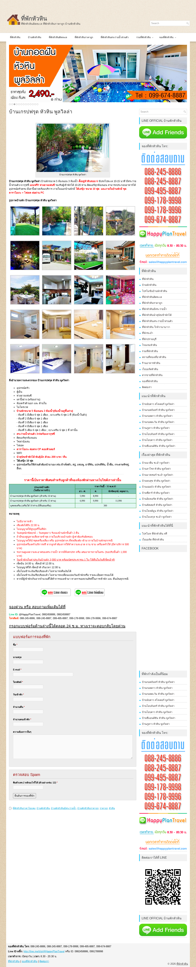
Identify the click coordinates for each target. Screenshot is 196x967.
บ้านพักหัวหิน (43, 808)
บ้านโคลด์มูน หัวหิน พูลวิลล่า (157, 510)
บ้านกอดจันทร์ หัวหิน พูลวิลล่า (158, 410)
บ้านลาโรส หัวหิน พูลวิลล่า (156, 468)
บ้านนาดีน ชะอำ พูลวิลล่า (155, 462)
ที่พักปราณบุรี (149, 339)
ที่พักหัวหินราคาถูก (152, 303)
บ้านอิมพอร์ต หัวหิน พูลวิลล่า (157, 498)
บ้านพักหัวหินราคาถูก (88, 808)
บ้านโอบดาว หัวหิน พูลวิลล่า (157, 440)
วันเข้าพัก (18, 694)
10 (30, 104)
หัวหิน (112, 808)
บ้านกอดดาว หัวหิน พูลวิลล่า (157, 415)
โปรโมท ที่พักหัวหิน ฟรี (154, 533)
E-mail (17, 669)
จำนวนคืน (19, 707)
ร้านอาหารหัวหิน (151, 363)
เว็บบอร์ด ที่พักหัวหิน (153, 539)
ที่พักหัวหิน (34, 18)
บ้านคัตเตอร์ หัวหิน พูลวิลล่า (157, 505)
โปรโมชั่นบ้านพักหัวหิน (154, 291)
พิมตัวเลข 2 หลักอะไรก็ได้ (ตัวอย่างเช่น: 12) (35, 782)
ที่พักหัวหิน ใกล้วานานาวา (156, 327)
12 (35, 104)
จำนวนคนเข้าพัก (22, 719)
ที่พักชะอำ (147, 333)
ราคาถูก (104, 808)
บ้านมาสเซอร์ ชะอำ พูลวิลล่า (157, 474)
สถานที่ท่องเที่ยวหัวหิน (154, 357)
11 (33, 104)
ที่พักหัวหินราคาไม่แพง (24, 808)
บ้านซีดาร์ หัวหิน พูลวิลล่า (156, 492)
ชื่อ (15, 644)
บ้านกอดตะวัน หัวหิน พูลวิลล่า (158, 422)
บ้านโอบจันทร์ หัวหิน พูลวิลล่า (158, 434)
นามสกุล (17, 657)
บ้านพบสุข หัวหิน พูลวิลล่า (156, 480)
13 (37, 104)
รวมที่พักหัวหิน (150, 351)
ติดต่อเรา (147, 387)
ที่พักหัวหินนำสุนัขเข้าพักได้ (157, 315)
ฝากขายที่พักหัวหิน (152, 375)
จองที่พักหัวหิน (150, 381)
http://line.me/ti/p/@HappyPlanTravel (44, 951)
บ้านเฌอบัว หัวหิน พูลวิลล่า (156, 486)
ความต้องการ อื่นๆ (22, 732)
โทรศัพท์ (18, 682)
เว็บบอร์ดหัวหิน (150, 369)
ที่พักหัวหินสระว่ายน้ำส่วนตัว (157, 321)
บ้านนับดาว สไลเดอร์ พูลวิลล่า (158, 404)
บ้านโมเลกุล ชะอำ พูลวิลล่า (157, 516)
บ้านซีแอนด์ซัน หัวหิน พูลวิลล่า (158, 446)
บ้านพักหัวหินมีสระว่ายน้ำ (63, 808)
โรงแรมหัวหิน (149, 345)
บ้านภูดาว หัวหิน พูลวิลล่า (156, 428)
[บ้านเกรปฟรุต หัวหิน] (25, 234)
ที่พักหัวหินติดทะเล (152, 297)
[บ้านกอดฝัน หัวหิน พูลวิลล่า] (98, 73)
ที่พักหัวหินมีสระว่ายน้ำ (154, 309)
